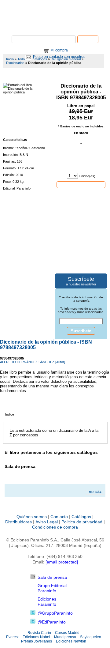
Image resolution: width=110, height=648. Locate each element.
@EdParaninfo (52, 622)
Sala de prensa (52, 577)
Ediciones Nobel (36, 637)
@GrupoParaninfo (55, 613)
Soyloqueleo (90, 637)
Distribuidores (18, 521)
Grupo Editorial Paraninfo (52, 588)
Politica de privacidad (81, 521)
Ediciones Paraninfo (47, 602)
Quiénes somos (31, 516)
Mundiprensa (65, 637)
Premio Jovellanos (36, 641)
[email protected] (62, 561)
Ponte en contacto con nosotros (59, 57)
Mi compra (59, 50)
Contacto (59, 516)
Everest (12, 637)
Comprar (81, 184)
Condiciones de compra (55, 527)
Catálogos (81, 516)
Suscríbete (81, 331)
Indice (9, 414)
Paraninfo (55, 26)
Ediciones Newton (71, 641)
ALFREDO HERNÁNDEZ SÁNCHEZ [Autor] (32, 362)
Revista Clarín (39, 633)
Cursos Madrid (67, 633)
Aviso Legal (46, 521)
